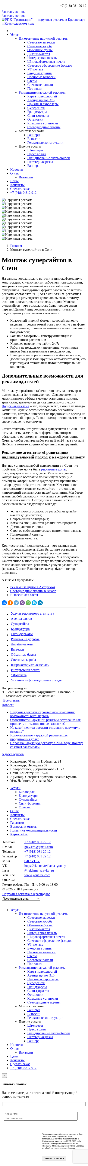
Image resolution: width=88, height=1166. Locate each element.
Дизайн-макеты (38, 54)
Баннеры (33, 135)
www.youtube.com (37, 875)
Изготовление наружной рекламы (43, 38)
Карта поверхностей (42, 96)
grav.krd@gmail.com (38, 847)
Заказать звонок (13, 11)
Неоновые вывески (41, 77)
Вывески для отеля (24, 595)
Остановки (35, 119)
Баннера (33, 165)
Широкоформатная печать (46, 61)
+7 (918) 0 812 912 (23, 192)
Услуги (15, 34)
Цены (14, 181)
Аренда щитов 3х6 (40, 100)
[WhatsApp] (28, 602)
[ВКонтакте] (4, 602)
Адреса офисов (13, 754)
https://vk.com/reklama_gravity (45, 865)
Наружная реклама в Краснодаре (26, 894)
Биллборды (27, 792)
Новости (16, 169)
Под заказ (34, 88)
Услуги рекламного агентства (32, 613)
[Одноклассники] (10, 602)
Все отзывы (11, 700)
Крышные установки (42, 123)
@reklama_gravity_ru (39, 870)
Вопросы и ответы (23, 826)
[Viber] (22, 602)
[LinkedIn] (40, 602)
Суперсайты (36, 108)
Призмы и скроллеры (43, 104)
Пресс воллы (36, 154)
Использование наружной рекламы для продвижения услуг (38, 737)
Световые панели (40, 85)
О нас (14, 173)
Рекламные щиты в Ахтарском (32, 587)
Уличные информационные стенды (36, 680)
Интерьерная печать (42, 58)
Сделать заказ (20, 189)
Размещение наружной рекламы (42, 92)
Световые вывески (41, 42)
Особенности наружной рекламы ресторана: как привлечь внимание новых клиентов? (45, 722)
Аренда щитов (21, 618)
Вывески (33, 138)
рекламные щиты (53, 469)
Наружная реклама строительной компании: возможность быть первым (42, 714)
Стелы (32, 81)
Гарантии (17, 822)
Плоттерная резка (40, 162)
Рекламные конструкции (45, 142)
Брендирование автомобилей (48, 158)
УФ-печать (35, 69)
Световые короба (39, 46)
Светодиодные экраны (43, 127)
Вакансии (26, 177)
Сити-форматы (38, 115)
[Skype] (34, 602)
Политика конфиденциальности (33, 830)
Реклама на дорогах (25, 639)
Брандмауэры (37, 111)
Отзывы (25, 807)
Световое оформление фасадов (49, 65)
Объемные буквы (40, 50)
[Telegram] (16, 602)
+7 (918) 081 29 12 (73, 5)
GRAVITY (32, 861)
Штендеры (35, 150)
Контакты (17, 185)
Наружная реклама (15, 406)
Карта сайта (19, 834)
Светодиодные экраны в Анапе (33, 591)
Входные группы (39, 73)
